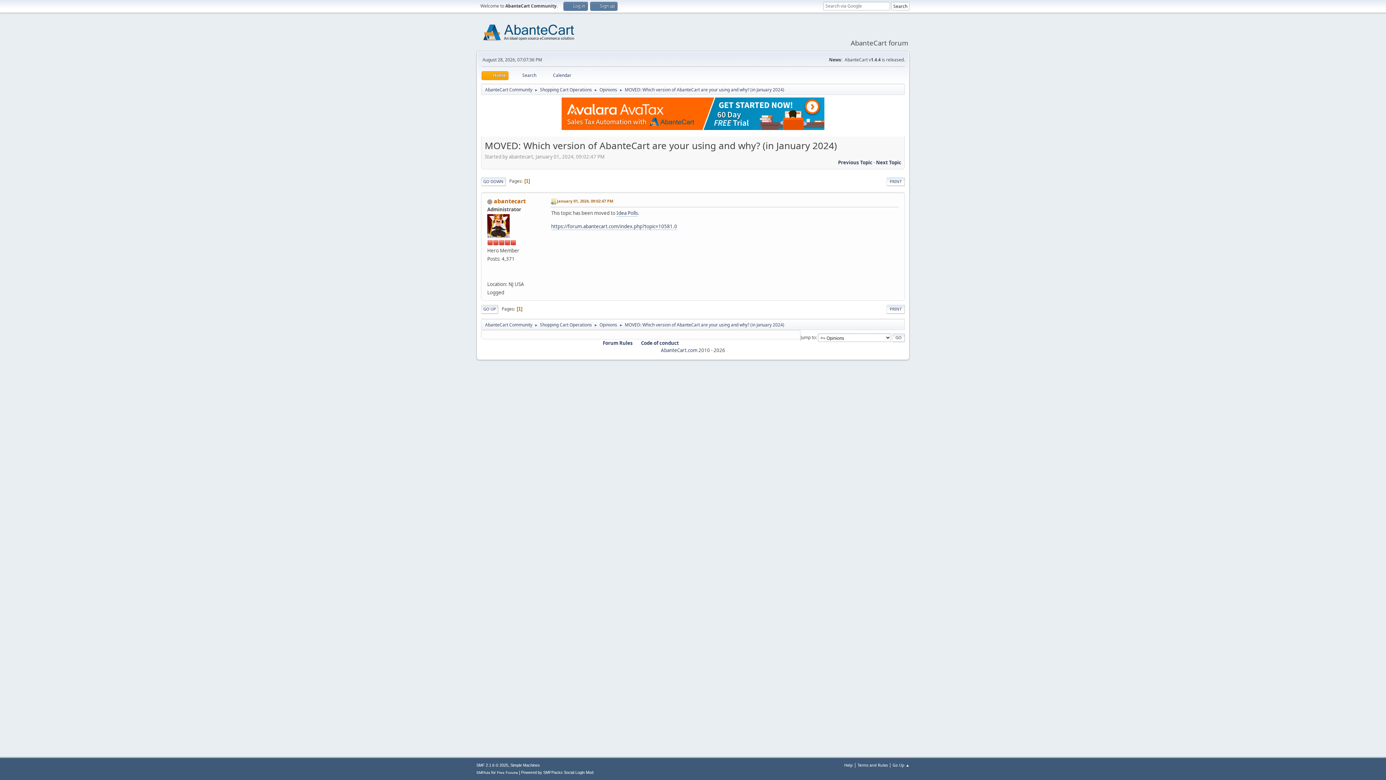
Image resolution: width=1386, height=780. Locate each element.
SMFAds (483, 773)
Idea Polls (627, 213)
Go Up (489, 309)
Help (848, 765)
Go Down (493, 181)
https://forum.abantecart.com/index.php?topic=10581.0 (614, 226)
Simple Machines (525, 765)
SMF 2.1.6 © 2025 (492, 765)
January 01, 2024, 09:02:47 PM (585, 201)
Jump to (808, 337)
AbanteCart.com (679, 350)
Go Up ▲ (901, 765)
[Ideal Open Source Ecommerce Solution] (490, 275)
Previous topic (855, 162)
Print (896, 181)
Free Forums (507, 773)
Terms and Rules (873, 765)
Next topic (888, 162)
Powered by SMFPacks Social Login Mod (557, 772)
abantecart (510, 201)
